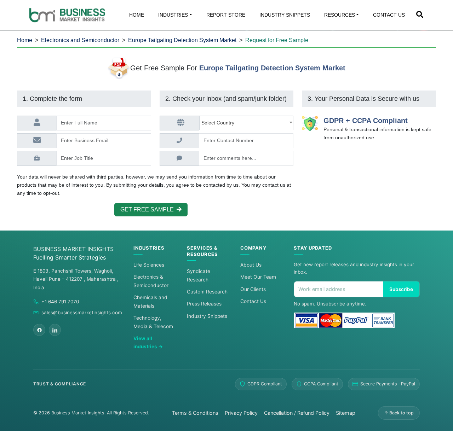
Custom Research (207, 292)
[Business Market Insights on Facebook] (39, 330)
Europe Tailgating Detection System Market (182, 40)
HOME (136, 15)
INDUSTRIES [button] (173, 15)
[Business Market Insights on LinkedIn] (55, 330)
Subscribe (401, 289)
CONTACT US (389, 15)
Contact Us (253, 301)
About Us (251, 265)
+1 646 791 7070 (60, 301)
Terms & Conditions (195, 413)
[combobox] (246, 123)
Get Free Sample (148, 209)
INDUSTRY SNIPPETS (284, 15)
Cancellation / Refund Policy (296, 413)
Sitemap (345, 413)
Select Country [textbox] (219, 123)
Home (24, 40)
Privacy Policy (241, 413)
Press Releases (204, 304)
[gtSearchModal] (419, 15)
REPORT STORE (225, 15)
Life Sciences (148, 265)
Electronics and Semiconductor (80, 40)
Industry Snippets (207, 316)
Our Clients (253, 289)
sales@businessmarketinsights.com (81, 312)
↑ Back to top (399, 412)
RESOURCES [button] (339, 15)
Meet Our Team (258, 277)
